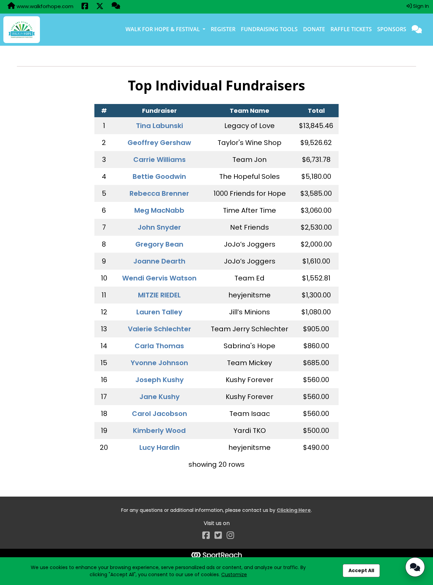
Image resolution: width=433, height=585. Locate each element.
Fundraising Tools (269, 29)
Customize (234, 574)
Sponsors (391, 29)
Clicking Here (294, 510)
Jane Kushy (159, 396)
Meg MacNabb (159, 210)
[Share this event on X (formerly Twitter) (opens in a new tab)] (100, 6)
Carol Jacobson (159, 413)
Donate (314, 29)
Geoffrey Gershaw (159, 142)
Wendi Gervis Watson (159, 278)
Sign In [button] (420, 5)
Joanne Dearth (159, 261)
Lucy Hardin (159, 447)
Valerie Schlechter (159, 329)
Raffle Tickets (351, 29)
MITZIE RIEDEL (159, 295)
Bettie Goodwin (159, 176)
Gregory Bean (159, 244)
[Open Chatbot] (415, 567)
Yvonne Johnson (159, 363)
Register (223, 29)
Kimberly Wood (159, 430)
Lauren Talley (159, 312)
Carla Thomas (159, 346)
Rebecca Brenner (159, 193)
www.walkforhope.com (44, 6)
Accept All (361, 570)
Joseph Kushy (159, 379)
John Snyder (159, 227)
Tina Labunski (159, 125)
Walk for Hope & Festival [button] (163, 29)
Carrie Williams (159, 159)
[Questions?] (116, 6)
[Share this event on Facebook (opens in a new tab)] (85, 6)
